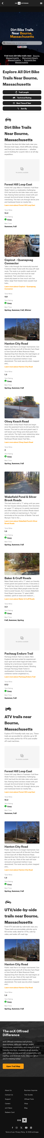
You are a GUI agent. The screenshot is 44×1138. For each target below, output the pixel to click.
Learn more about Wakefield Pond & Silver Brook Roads (22, 509)
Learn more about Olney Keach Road (22, 430)
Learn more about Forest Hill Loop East (22, 193)
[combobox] (23, 43)
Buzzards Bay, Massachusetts (25, 61)
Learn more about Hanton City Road (22, 354)
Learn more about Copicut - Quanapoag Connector (22, 273)
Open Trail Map (13, 1066)
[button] (22, 92)
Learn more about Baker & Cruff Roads (22, 587)
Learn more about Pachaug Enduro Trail (22, 664)
